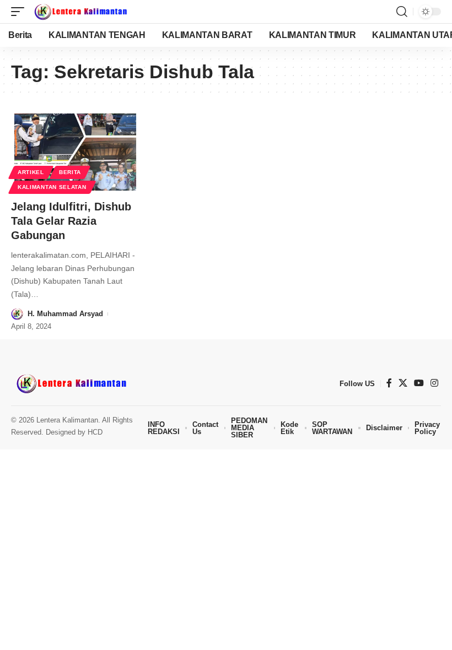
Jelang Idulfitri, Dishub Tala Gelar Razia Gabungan (71, 221)
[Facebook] (389, 383)
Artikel (31, 172)
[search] (402, 11)
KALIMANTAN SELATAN (52, 187)
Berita (70, 172)
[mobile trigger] (20, 11)
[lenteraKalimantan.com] (80, 11)
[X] (403, 383)
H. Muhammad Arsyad (65, 314)
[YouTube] (419, 383)
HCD (95, 432)
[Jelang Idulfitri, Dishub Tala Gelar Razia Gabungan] (75, 152)
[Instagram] (434, 383)
